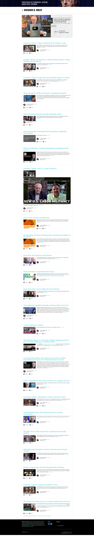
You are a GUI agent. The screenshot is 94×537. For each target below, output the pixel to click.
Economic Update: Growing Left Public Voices (40, 485)
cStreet (71, 533)
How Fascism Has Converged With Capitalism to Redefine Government (45, 132)
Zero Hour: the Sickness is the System (37, 255)
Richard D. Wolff (33, 10)
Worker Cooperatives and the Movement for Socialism (43, 467)
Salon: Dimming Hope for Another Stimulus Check (42, 114)
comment (26, 71)
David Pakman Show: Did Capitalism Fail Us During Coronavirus (42, 413)
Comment (26, 53)
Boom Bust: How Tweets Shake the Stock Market (41, 289)
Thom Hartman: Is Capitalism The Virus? (38, 272)
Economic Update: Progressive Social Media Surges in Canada (46, 78)
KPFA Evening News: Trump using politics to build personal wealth (45, 149)
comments (26, 107)
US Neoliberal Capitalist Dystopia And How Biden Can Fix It (46, 305)
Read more (50, 64)
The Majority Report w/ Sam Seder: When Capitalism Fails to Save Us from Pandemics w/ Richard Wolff (46, 341)
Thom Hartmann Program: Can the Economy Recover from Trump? (45, 450)
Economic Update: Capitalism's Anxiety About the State (44, 397)
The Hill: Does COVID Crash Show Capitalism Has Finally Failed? (44, 432)
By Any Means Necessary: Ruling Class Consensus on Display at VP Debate (46, 236)
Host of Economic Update (47, 26)
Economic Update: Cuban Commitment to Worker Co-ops (44, 43)
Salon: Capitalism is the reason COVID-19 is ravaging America (46, 381)
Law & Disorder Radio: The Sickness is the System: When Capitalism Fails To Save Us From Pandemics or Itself (44, 359)
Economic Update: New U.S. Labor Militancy (40, 168)
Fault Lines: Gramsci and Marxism (36, 218)
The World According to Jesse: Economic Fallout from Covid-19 (46, 501)
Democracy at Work (29, 526)
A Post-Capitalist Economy (33, 325)
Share (32, 53)
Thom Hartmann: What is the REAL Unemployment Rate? (45, 93)
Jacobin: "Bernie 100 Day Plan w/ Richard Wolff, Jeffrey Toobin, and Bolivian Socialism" (46, 60)
